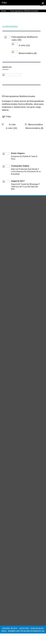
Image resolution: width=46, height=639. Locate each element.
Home (3, 11)
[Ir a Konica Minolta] (11, 78)
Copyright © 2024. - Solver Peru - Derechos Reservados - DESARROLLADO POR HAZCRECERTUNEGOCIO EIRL (22, 629)
